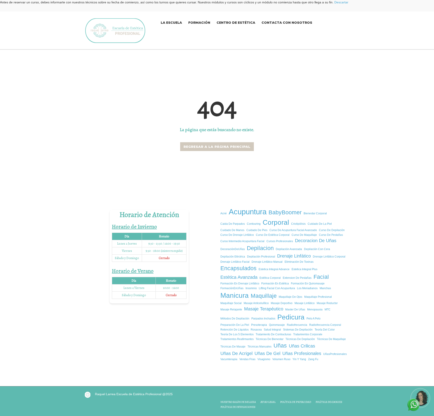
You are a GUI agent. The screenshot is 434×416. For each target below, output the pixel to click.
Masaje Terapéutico (263, 308)
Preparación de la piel (234, 324)
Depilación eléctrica (232, 256)
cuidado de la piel (320, 223)
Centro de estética (236, 23)
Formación (199, 23)
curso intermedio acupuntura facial (242, 241)
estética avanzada (238, 277)
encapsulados (238, 268)
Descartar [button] (341, 2)
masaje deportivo (281, 303)
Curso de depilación (332, 230)
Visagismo (263, 359)
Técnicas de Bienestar (269, 339)
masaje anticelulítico (256, 303)
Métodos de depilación (234, 318)
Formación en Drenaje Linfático (239, 283)
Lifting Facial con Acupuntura (277, 288)
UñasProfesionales (335, 354)
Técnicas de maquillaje (331, 339)
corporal (276, 222)
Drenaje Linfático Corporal (329, 256)
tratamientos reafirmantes (237, 339)
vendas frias (247, 359)
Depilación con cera (317, 249)
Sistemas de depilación (298, 329)
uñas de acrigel (236, 353)
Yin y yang (299, 359)
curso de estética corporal (273, 234)
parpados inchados (263, 318)
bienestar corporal (315, 213)
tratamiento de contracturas (273, 334)
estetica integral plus (304, 269)
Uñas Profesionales (301, 353)
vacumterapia (228, 359)
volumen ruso (281, 359)
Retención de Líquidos (234, 329)
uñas (280, 345)
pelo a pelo (314, 318)
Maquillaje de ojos (290, 296)
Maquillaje (264, 296)
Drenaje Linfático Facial (235, 261)
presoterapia (259, 324)
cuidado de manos (232, 230)
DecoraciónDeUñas (232, 249)
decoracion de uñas (315, 240)
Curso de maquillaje (304, 234)
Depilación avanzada (289, 249)
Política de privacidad (295, 402)
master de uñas (295, 309)
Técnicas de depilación (300, 339)
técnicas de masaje (232, 346)
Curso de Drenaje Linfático (237, 234)
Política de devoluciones (237, 407)
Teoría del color (325, 329)
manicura (234, 295)
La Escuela (171, 23)
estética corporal (270, 277)
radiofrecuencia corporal (325, 324)
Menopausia (315, 309)
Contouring (254, 223)
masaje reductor (327, 303)
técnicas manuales (259, 346)
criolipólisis (298, 223)
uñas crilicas (302, 345)
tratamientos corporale (307, 334)
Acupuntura (248, 212)
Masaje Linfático (305, 303)
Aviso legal (268, 402)
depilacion (260, 248)
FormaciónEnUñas (231, 288)
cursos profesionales (280, 241)
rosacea (256, 329)
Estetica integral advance (274, 269)
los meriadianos (307, 288)
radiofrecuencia (297, 324)
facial (321, 277)
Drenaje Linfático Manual (267, 261)
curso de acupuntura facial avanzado (293, 230)
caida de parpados (232, 223)
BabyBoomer (285, 212)
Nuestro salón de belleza (238, 402)
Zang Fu (313, 359)
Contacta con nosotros (287, 23)
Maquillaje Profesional (318, 296)
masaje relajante (231, 309)
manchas (325, 288)
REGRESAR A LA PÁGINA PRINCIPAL (217, 147)
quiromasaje (277, 324)
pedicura (290, 317)
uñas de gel (267, 353)
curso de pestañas (331, 234)
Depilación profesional (261, 256)
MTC (327, 309)
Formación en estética (275, 283)
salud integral (272, 329)
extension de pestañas (297, 277)
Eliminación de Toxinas (299, 261)
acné (223, 213)
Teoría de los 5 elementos (237, 334)
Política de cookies (329, 402)
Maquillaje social (231, 303)
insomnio (251, 288)
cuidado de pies (256, 230)
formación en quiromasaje (308, 283)
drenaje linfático (294, 255)
